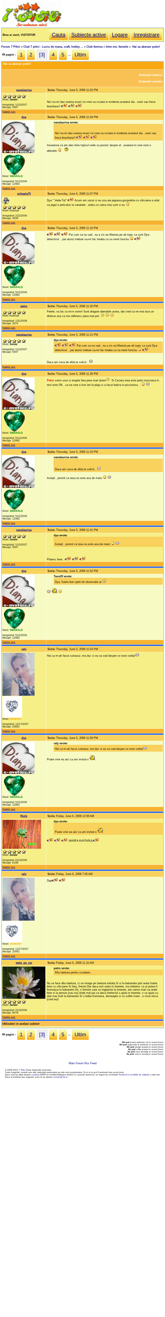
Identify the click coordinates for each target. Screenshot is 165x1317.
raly (23, 649)
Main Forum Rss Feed (82, 1063)
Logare (120, 35)
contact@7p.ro (60, 1077)
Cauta (58, 35)
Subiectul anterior (151, 75)
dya (23, 117)
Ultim (80, 55)
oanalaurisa (24, 90)
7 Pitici (22, 1070)
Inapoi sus (8, 111)
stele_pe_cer (24, 962)
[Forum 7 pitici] (31, 26)
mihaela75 (24, 193)
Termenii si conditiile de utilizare (134, 1074)
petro (23, 306)
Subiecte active (88, 35)
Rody (23, 816)
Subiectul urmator (151, 81)
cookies (35, 1074)
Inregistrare (146, 35)
